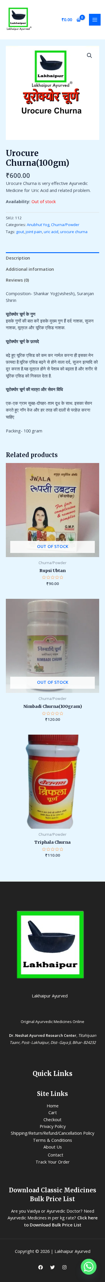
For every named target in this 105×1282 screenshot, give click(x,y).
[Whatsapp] (89, 1267)
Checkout (52, 1119)
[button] (89, 55)
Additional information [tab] (30, 269)
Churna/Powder (65, 224)
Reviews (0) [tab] (17, 280)
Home (53, 1106)
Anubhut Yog (38, 224)
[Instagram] (64, 1267)
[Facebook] (40, 1267)
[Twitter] (52, 1267)
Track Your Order (53, 1162)
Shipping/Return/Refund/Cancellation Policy (52, 1133)
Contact (55, 1155)
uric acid (51, 231)
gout (20, 231)
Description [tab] (18, 258)
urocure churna (74, 231)
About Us (52, 1147)
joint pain (34, 231)
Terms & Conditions (52, 1140)
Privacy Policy (53, 1126)
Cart (52, 1112)
